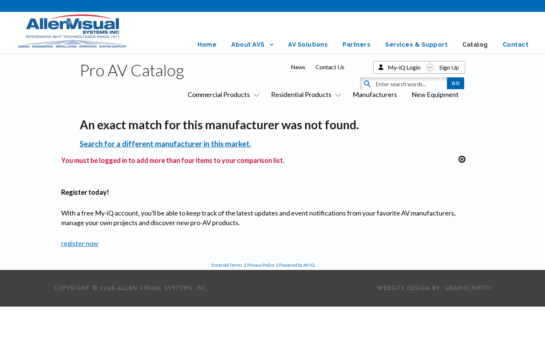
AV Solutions (308, 44)
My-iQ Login (404, 67)
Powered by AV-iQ (297, 265)
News (298, 66)
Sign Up (449, 67)
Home (207, 44)
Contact (516, 44)
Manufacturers (375, 94)
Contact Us (330, 66)
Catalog (475, 44)
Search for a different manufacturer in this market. (165, 143)
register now (79, 243)
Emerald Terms (227, 265)
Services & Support (416, 44)
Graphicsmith (468, 288)
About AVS (248, 44)
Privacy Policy (260, 265)
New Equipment (435, 94)
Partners (356, 44)
